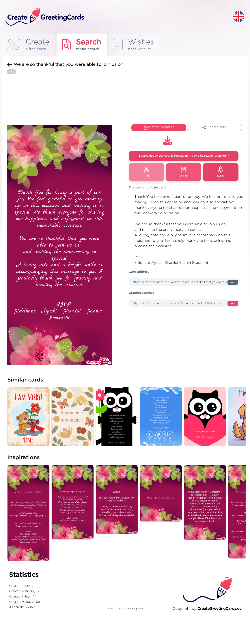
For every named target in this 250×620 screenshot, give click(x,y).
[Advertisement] (125, 93)
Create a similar (161, 127)
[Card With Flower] (118, 417)
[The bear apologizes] (29, 417)
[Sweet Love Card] (206, 417)
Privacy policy (135, 609)
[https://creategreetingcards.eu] (116, 16)
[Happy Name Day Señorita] (162, 493)
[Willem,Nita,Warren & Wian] (73, 502)
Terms (110, 609)
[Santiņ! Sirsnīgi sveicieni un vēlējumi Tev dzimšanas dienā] (118, 500)
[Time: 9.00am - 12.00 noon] (29, 513)
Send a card (217, 127)
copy (233, 282)
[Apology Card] (162, 417)
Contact (120, 609)
